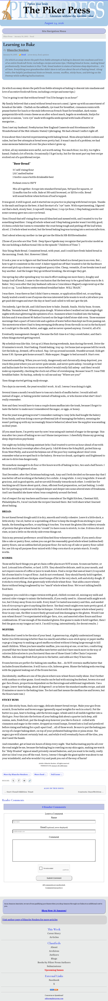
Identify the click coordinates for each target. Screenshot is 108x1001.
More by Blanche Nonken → (17, 774)
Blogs (54, 958)
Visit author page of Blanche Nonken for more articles (29, 919)
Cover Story (54, 933)
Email (54, 827)
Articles (54, 937)
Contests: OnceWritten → (91, 791)
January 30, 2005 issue (59, 766)
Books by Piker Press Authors (54, 962)
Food (32, 36)
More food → (40, 774)
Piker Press (7, 36)
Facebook (54, 979)
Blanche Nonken (18, 50)
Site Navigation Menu (54, 31)
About (54, 947)
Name (54, 817)
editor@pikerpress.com (54, 998)
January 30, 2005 (21, 36)
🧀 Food (22, 54)
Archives (54, 950)
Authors (54, 954)
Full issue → (56, 774)
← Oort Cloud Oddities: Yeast (18, 791)
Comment (54, 836)
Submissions (54, 966)
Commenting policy (54, 887)
